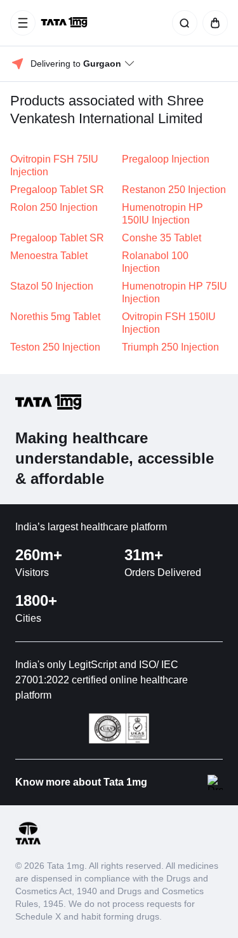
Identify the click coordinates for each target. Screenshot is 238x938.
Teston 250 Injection (55, 347)
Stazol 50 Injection (51, 286)
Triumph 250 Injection (170, 347)
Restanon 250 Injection (174, 189)
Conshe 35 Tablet (161, 237)
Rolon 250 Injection (54, 207)
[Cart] (212, 23)
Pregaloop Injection (165, 159)
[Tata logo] (28, 842)
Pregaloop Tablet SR (57, 189)
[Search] (182, 23)
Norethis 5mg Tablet (55, 316)
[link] (65, 22)
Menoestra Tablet (49, 255)
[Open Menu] (23, 23)
